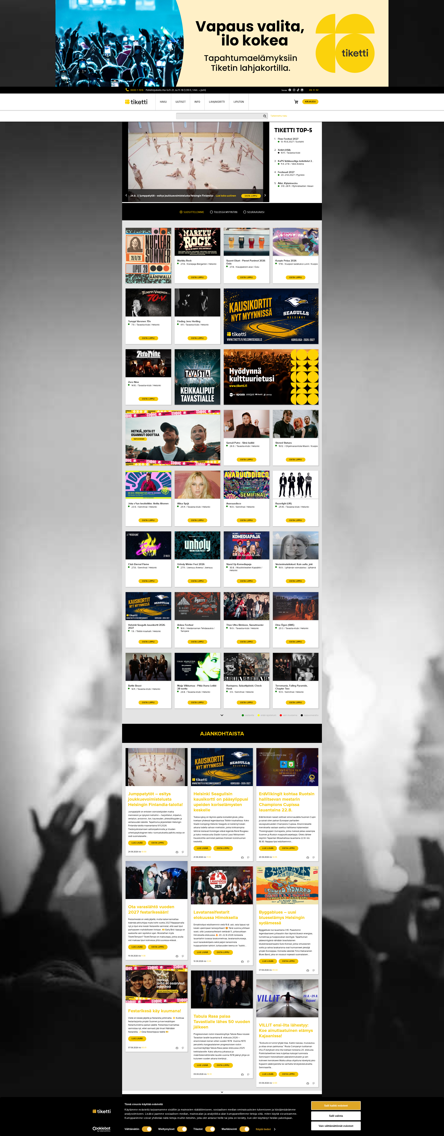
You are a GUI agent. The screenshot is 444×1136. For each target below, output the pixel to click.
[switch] (182, 1129)
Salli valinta (336, 1115)
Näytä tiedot (263, 1129)
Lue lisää (137, 843)
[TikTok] (298, 90)
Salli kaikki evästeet (336, 1105)
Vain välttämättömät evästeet (336, 1125)
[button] (126, 195)
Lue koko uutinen (226, 195)
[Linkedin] (302, 90)
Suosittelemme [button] (193, 212)
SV (317, 90)
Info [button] (197, 101)
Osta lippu (157, 843)
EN (310, 90)
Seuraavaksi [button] (255, 212)
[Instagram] (294, 90)
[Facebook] (290, 90)
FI (314, 90)
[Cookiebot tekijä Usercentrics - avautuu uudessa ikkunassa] (101, 1129)
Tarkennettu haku (279, 116)
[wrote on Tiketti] (156, 767)
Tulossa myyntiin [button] (225, 212)
